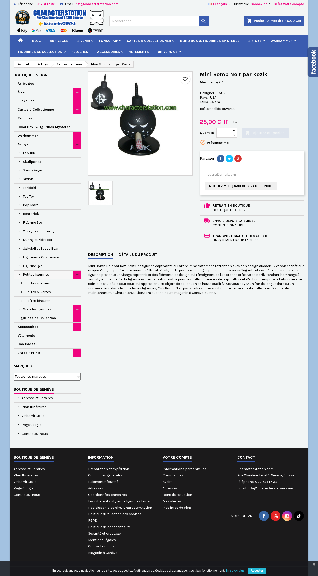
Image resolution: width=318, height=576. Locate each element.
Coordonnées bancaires (107, 495)
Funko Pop (108, 41)
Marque (206, 82)
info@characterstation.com (96, 4)
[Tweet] (229, 158)
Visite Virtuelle (32, 416)
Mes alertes (172, 501)
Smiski (28, 179)
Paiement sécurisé (103, 482)
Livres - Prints (29, 353)
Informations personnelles (184, 469)
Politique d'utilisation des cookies (114, 514)
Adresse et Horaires (37, 398)
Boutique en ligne (32, 75)
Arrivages (59, 41)
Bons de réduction (177, 495)
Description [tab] (100, 254)
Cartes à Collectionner (149, 41)
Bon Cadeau (27, 344)
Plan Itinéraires (33, 407)
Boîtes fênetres (37, 301)
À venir (83, 41)
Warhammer (282, 41)
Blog (36, 41)
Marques (23, 366)
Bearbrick (31, 214)
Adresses (95, 488)
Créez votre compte (289, 4)
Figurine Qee (32, 266)
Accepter (257, 570)
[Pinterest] (238, 158)
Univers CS (168, 52)
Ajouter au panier (264, 132)
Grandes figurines (37, 309)
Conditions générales (105, 475)
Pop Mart (30, 205)
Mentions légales (102, 540)
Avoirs (168, 482)
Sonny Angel (33, 170)
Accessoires (108, 52)
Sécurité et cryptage (104, 533)
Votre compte (177, 457)
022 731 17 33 (44, 4)
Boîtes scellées (37, 283)
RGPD (92, 520)
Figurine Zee (32, 222)
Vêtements (139, 52)
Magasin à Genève (102, 553)
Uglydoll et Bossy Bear (41, 248)
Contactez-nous (34, 434)
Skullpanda (32, 162)
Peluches (79, 52)
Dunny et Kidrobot (37, 240)
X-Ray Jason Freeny (38, 231)
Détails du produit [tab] (138, 254)
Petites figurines (36, 274)
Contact (246, 457)
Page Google (31, 425)
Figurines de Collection (40, 52)
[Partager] (220, 158)
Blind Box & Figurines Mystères (209, 41)
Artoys (255, 41)
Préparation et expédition (108, 469)
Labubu (29, 153)
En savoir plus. (235, 570)
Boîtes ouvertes (38, 292)
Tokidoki (29, 188)
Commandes (173, 475)
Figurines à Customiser (41, 257)
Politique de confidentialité (109, 527)
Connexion (259, 4)
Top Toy (29, 196)
